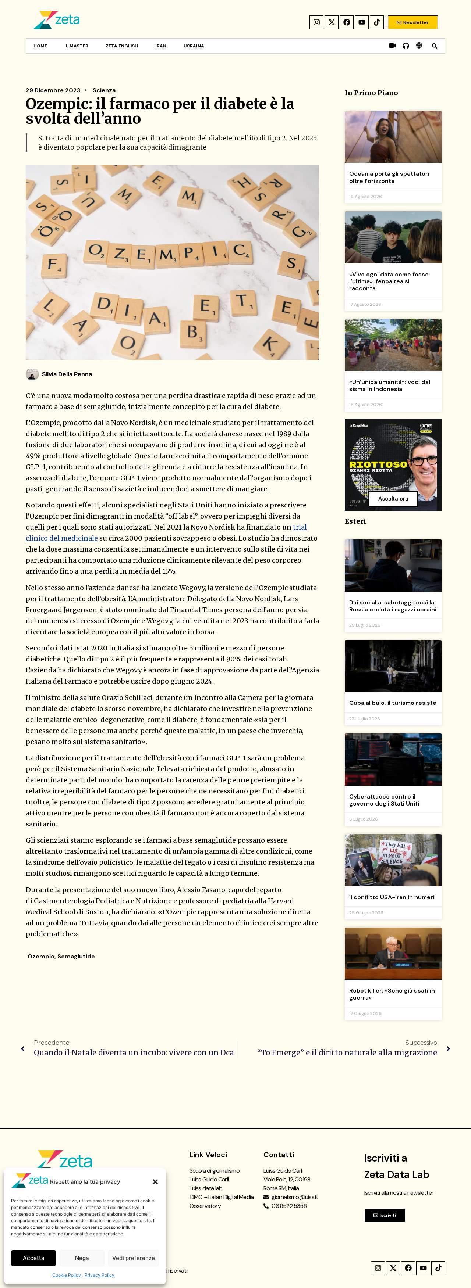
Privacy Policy (99, 1275)
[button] (155, 1181)
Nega (82, 1258)
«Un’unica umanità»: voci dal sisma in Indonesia (389, 385)
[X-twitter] (332, 22)
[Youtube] (362, 22)
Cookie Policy (66, 1275)
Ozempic (41, 956)
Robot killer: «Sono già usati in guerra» (392, 994)
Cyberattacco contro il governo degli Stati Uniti (384, 800)
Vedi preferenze (133, 1258)
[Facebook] (347, 22)
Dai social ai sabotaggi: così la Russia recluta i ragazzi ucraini (392, 606)
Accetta (34, 1258)
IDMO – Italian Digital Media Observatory (222, 1201)
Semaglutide (76, 956)
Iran (160, 46)
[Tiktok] (377, 22)
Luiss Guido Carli (209, 1179)
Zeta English (122, 46)
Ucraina (194, 46)
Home (40, 46)
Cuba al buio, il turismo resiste (392, 703)
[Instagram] (316, 22)
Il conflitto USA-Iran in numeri (392, 897)
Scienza (104, 90)
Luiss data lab (206, 1188)
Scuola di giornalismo (215, 1170)
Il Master (76, 46)
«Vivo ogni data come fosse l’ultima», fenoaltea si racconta (389, 281)
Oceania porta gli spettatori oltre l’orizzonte (389, 177)
